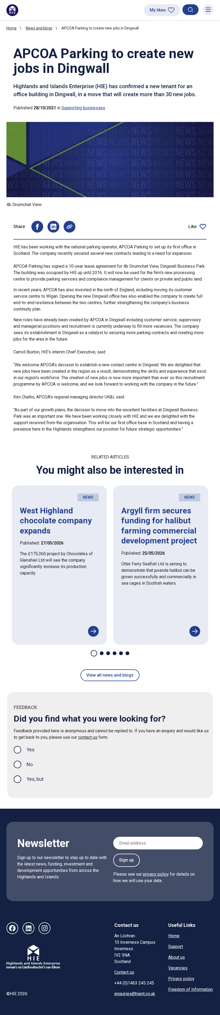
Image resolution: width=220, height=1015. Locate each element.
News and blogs (39, 28)
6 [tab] (127, 653)
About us (176, 957)
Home (11, 28)
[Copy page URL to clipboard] (69, 227)
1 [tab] (94, 653)
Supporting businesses (83, 107)
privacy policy (156, 874)
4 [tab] (114, 653)
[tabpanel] (59, 565)
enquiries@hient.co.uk (134, 993)
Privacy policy (181, 978)
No (30, 764)
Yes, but (35, 779)
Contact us (124, 972)
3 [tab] (108, 653)
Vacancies (178, 968)
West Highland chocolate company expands (56, 520)
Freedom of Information (190, 989)
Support (175, 946)
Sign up (126, 860)
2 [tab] (102, 653)
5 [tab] (121, 653)
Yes (35, 749)
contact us (87, 737)
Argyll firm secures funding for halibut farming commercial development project (159, 526)
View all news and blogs (110, 675)
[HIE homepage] (12, 10)
